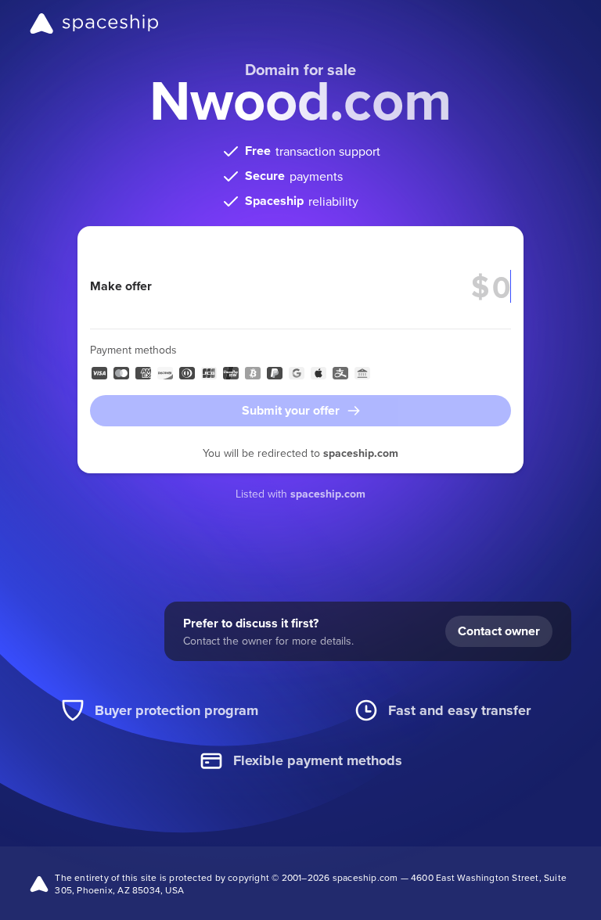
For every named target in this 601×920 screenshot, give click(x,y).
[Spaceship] (94, 23)
